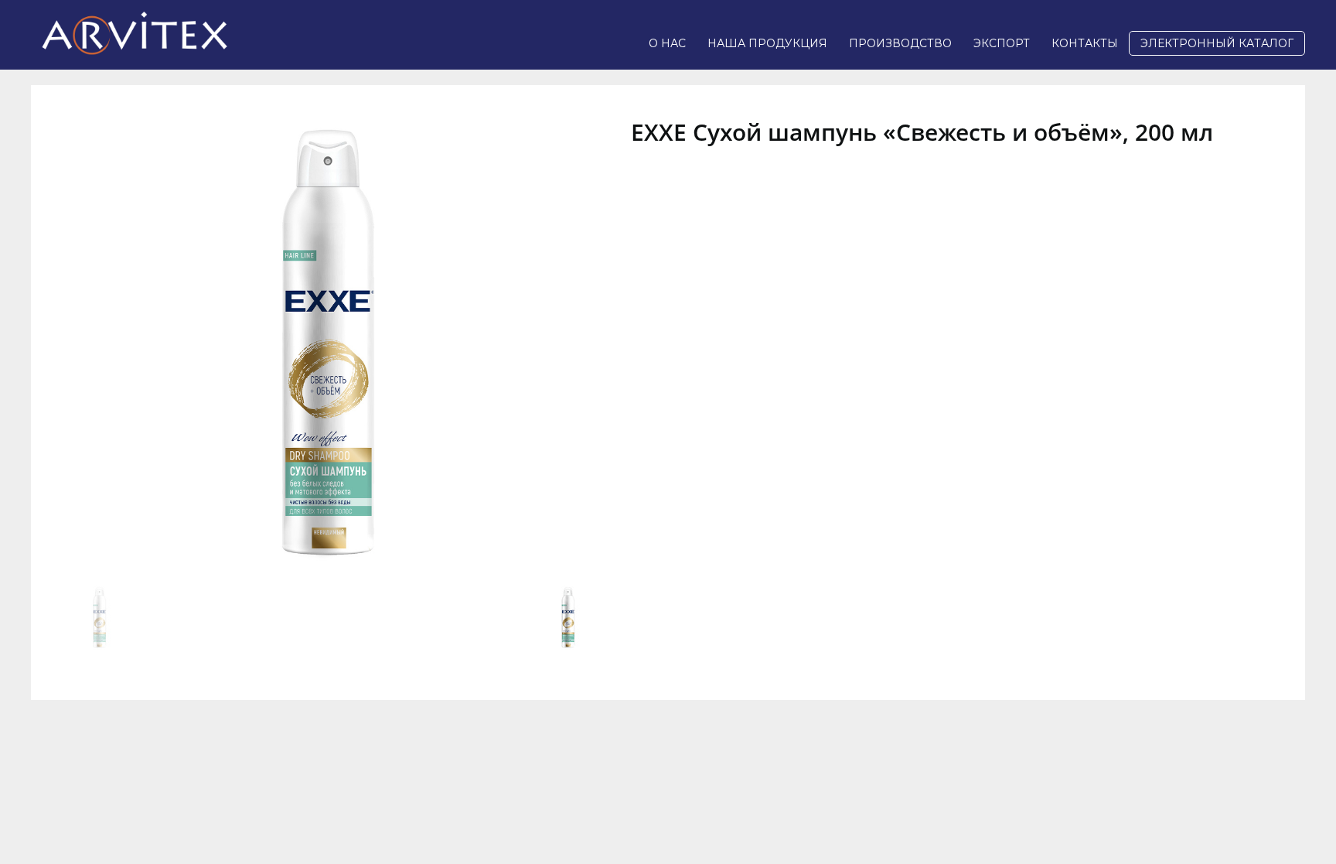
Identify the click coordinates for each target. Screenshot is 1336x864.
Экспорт (1001, 43)
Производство (900, 43)
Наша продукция (767, 43)
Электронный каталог (1216, 43)
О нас (667, 43)
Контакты (1084, 43)
